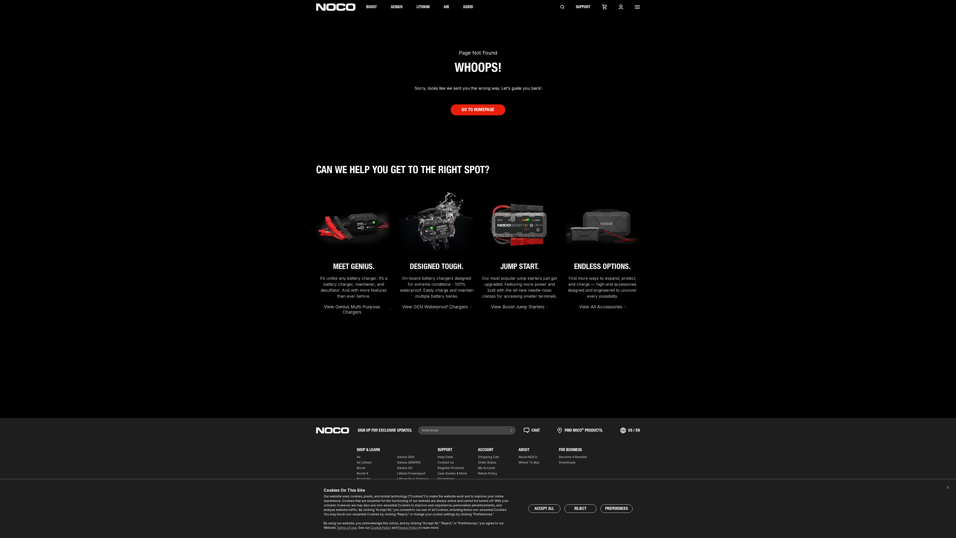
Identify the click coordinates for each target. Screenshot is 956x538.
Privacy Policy (408, 528)
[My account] (620, 6)
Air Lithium (364, 462)
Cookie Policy (380, 528)
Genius (397, 6)
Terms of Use (347, 528)
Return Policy (487, 473)
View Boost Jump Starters (517, 306)
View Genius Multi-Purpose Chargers (352, 309)
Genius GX (404, 468)
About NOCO (528, 457)
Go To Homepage (478, 109)
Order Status (487, 462)
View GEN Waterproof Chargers (435, 306)
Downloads (567, 462)
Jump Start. (519, 266)
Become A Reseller (573, 457)
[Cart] (604, 6)
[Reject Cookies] (948, 487)
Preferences (616, 508)
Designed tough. (436, 266)
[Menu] (637, 6)
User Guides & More (452, 473)
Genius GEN (405, 457)
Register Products (451, 468)
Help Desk (445, 457)
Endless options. (602, 266)
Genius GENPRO (409, 462)
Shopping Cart (488, 457)
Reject (580, 508)
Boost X (362, 473)
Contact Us (446, 462)
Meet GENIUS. (353, 266)
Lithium (423, 6)
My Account (486, 468)
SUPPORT (583, 6)
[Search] (562, 7)
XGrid (468, 6)
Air (446, 6)
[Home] (336, 7)
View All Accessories (600, 306)
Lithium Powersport (411, 473)
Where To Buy (529, 462)
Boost (371, 6)
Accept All (544, 508)
